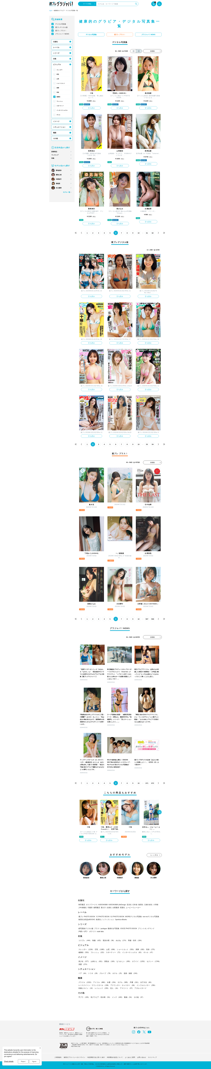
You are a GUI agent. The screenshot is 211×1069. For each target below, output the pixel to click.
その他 (55, 138)
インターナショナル (62, 110)
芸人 (114, 988)
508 (152, 619)
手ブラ (84, 997)
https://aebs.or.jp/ (75, 1046)
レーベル (56, 47)
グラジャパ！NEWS (62, 34)
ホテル (117, 973)
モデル (123, 982)
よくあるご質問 (130, 1057)
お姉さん (97, 961)
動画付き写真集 (113, 928)
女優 (112, 982)
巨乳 (58, 74)
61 (147, 233)
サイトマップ (152, 1057)
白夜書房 (116, 907)
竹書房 (90, 907)
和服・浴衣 (135, 940)
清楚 (83, 964)
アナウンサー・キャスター (123, 985)
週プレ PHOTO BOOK (86, 916)
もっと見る (154, 855)
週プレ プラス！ (60, 30)
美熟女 (110, 961)
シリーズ (56, 53)
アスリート (127, 988)
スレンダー (60, 69)
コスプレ (84, 940)
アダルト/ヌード (140, 988)
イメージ (56, 121)
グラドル (85, 982)
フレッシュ (60, 101)
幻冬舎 (135, 904)
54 (153, 444)
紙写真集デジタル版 (85, 928)
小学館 (155, 904)
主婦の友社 (148, 904)
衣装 (54, 59)
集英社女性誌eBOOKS (86, 919)
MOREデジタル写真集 (133, 916)
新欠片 (103, 907)
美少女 (84, 961)
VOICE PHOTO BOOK (128, 928)
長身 (58, 92)
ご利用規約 (57, 1057)
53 (147, 444)
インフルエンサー (146, 985)
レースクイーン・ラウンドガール (94, 985)
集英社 (140, 904)
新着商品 (54, 151)
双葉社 (122, 907)
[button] (159, 812)
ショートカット (61, 83)
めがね (121, 940)
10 (138, 233)
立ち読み (91, 108)
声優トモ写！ (83, 931)
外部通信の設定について (115, 1057)
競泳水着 (109, 940)
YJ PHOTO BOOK (103, 916)
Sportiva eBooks (121, 919)
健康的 (58, 96)
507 (147, 619)
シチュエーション (59, 127)
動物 (128, 997)
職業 (54, 133)
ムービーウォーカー (133, 907)
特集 (52, 158)
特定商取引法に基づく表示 (96, 1057)
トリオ (93, 973)
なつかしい (123, 961)
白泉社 (109, 907)
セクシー (154, 961)
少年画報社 (82, 907)
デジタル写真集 (60, 24)
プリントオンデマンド (146, 928)
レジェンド (102, 988)
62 (153, 233)
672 (152, 783)
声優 (134, 982)
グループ (105, 973)
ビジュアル (57, 64)
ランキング (55, 155)
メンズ (117, 997)
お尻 (58, 78)
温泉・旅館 (131, 973)
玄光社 (129, 904)
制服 (97, 940)
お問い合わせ (141, 1057)
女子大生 (146, 982)
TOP (50, 10)
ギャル (58, 114)
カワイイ (139, 961)
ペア (82, 973)
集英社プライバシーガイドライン (74, 1057)
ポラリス (92, 931)
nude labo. (100, 931)
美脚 (58, 87)
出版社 (55, 42)
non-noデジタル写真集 (151, 916)
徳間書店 (96, 907)
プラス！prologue (100, 928)
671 (147, 783)
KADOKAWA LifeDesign (117, 904)
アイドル (99, 982)
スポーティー (60, 105)
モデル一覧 (66, 192)
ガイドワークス (91, 904)
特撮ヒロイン (86, 988)
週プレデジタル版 (61, 27)
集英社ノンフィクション (105, 919)
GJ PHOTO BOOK (117, 916)
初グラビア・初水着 (101, 997)
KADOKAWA (103, 904)
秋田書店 (81, 904)
